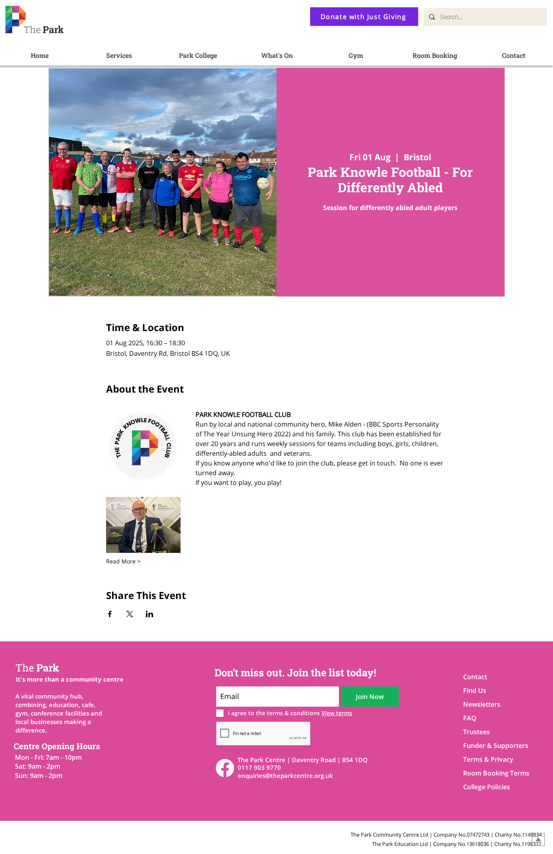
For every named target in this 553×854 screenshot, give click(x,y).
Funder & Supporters (491, 745)
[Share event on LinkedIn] (149, 614)
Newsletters (481, 704)
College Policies (486, 786)
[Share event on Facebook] (110, 614)
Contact (475, 676)
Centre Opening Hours (57, 746)
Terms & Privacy (488, 759)
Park (37, 667)
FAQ (469, 718)
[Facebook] (225, 768)
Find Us (474, 690)
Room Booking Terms (491, 773)
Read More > (123, 561)
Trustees (476, 731)
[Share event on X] (130, 614)
